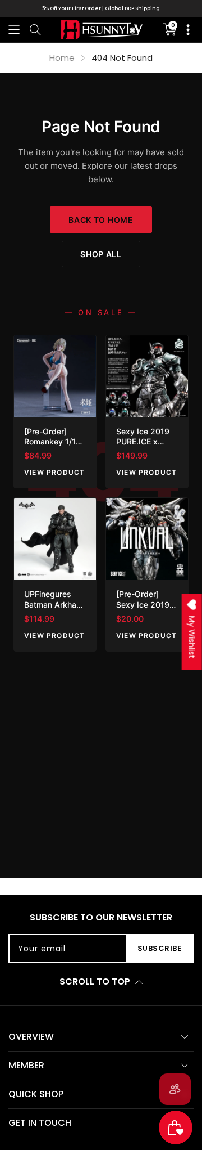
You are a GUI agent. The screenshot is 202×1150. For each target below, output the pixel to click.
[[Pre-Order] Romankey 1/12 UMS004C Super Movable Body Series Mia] (55, 376)
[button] (14, 29)
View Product (54, 472)
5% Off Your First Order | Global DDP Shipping (101, 8)
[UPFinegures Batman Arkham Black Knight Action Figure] (55, 539)
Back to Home (100, 219)
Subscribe (159, 948)
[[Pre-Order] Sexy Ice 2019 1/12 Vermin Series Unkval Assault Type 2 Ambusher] (147, 539)
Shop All (101, 254)
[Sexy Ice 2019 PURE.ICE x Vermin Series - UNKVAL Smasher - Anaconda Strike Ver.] (147, 376)
